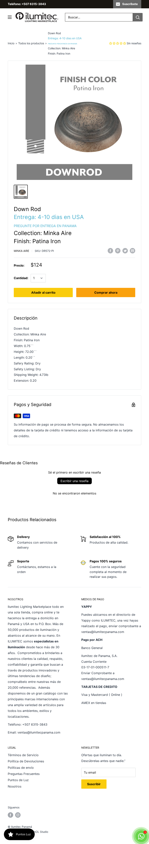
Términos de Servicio (23, 755)
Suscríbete (130, 4)
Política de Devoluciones (26, 761)
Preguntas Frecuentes (24, 774)
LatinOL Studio (38, 831)
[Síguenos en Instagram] (18, 814)
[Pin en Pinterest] (117, 250)
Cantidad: (21, 278)
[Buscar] (138, 17)
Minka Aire (21, 250)
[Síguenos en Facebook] (10, 814)
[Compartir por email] (132, 250)
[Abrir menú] (10, 17)
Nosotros (14, 786)
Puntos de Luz (18, 780)
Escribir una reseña (74, 481)
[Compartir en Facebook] (110, 250)
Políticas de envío (21, 768)
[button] (117, 43)
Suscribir (94, 784)
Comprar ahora (105, 292)
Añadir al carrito (43, 292)
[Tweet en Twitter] (125, 250)
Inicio (11, 43)
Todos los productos (31, 43)
